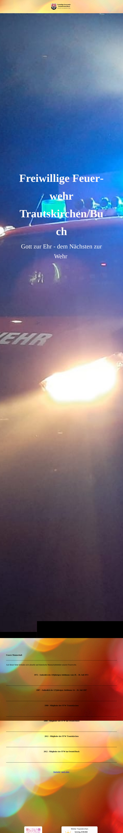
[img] (61, 325)
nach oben (65, 772)
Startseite (56, 772)
